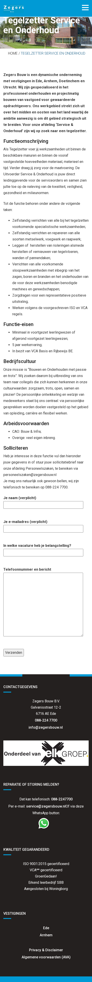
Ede (46, 928)
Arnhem (46, 935)
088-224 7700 (46, 720)
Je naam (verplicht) (19, 498)
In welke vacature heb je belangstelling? (37, 545)
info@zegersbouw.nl (46, 727)
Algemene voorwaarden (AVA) (46, 957)
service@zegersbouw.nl (46, 806)
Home (13, 53)
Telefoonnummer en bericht (27, 569)
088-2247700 (62, 799)
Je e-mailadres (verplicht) (25, 522)
